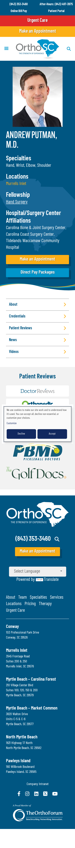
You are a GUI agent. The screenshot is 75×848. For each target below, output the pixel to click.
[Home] (38, 49)
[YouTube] (55, 793)
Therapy (45, 604)
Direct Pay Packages (38, 272)
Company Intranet (38, 784)
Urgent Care (37, 20)
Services (56, 597)
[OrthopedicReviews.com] (37, 405)
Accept (52, 433)
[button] (17, 202)
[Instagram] (27, 793)
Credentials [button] (17, 316)
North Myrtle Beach (21, 737)
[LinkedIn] (36, 793)
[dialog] (37, 424)
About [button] (13, 305)
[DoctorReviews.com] (37, 392)
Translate (51, 579)
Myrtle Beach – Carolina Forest (31, 679)
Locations (14, 604)
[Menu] (6, 48)
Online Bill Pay (19, 11)
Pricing (30, 604)
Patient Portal (56, 11)
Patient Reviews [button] (20, 328)
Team (22, 597)
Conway (12, 627)
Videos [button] (14, 352)
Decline (21, 433)
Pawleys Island (18, 761)
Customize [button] (12, 423)
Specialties (38, 597)
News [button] (13, 340)
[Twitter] (45, 793)
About (10, 597)
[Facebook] (19, 793)
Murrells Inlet (16, 184)
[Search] (57, 539)
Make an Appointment (37, 31)
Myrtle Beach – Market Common (31, 708)
